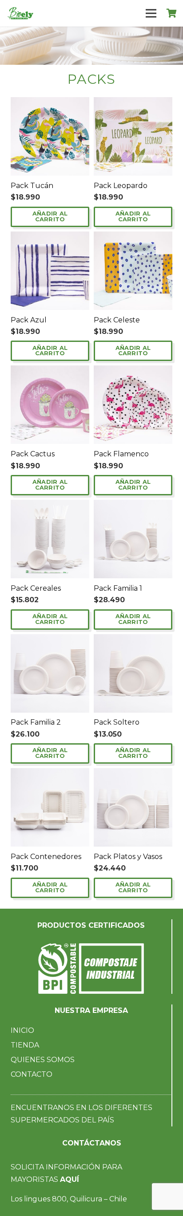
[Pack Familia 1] (133, 506)
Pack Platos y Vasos (128, 856)
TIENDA (25, 1045)
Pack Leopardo (120, 185)
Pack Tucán (32, 185)
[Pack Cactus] (50, 371)
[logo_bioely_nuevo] (20, 13)
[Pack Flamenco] (133, 371)
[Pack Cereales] (50, 506)
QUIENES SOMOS (43, 1059)
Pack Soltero (116, 722)
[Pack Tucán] (50, 103)
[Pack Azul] (50, 237)
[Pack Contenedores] (50, 774)
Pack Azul (29, 320)
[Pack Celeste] (133, 237)
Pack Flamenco (121, 454)
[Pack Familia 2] (50, 640)
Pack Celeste (117, 320)
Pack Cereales (36, 588)
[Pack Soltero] (133, 640)
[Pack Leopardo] (133, 103)
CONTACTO (31, 1074)
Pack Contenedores (46, 856)
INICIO (22, 1030)
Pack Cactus (33, 454)
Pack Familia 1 (118, 588)
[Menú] (151, 13)
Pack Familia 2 (36, 722)
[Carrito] (172, 13)
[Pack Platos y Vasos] (133, 774)
